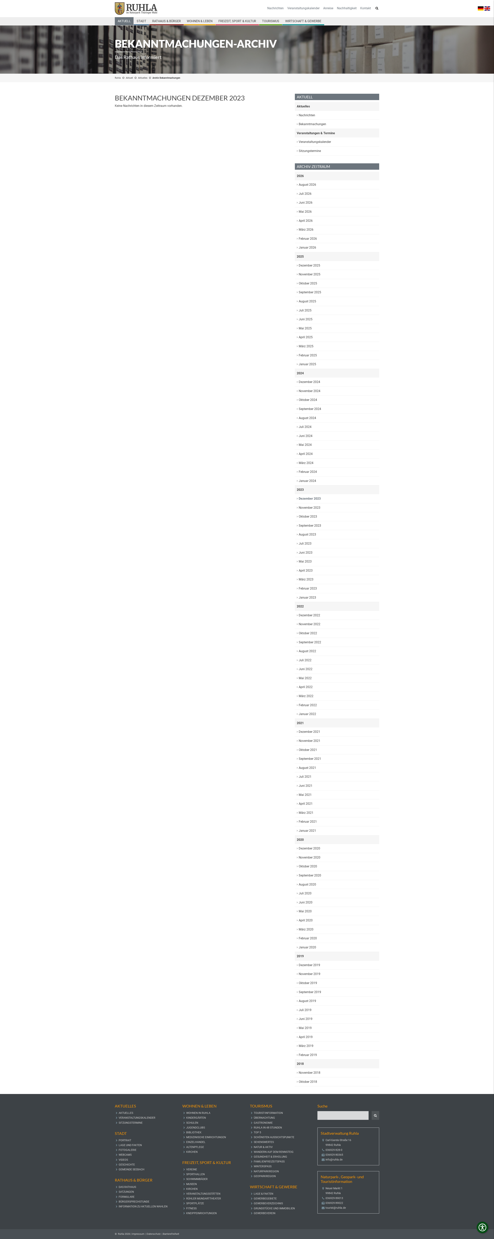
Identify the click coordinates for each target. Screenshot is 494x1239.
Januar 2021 (307, 830)
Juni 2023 (305, 552)
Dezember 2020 (309, 848)
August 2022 (307, 651)
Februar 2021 (308, 821)
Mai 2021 (305, 795)
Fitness (191, 1208)
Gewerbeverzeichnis (268, 1203)
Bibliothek (193, 1132)
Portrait (125, 1140)
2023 (300, 490)
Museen (191, 1184)
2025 (300, 256)
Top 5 (257, 1132)
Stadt (141, 21)
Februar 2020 (308, 938)
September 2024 (310, 409)
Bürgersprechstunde (134, 1201)
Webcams (125, 1154)
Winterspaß (263, 1166)
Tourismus (270, 21)
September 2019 (310, 992)
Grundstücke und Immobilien (274, 1208)
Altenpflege (195, 1147)
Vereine (191, 1169)
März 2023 (306, 579)
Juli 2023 (305, 543)
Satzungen (126, 1191)
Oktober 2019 (308, 983)
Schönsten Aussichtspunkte (274, 1137)
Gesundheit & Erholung (270, 1156)
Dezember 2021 (309, 732)
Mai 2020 (305, 911)
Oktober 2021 (308, 750)
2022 (300, 606)
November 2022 (309, 624)
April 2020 (306, 920)
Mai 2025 (305, 328)
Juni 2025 (305, 319)
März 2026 (306, 229)
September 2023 (310, 525)
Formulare (126, 1196)
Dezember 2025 (309, 265)
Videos (123, 1159)
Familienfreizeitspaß (269, 1161)
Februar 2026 (308, 238)
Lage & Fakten (263, 1193)
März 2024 (306, 463)
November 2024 (309, 391)
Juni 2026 (305, 202)
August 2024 (307, 418)
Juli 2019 (305, 1010)
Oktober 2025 (308, 283)
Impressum (138, 1233)
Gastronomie (263, 1122)
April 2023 (306, 570)
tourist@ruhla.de (336, 1207)
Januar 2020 (307, 947)
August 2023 (307, 534)
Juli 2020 (305, 893)
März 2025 (306, 346)
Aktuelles (142, 78)
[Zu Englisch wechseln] (487, 8)
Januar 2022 (307, 714)
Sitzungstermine (310, 151)
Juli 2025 (305, 310)
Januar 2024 (307, 481)
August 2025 (307, 301)
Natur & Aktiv (263, 1147)
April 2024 (306, 454)
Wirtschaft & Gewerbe (303, 21)
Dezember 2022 (309, 615)
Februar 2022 (308, 705)
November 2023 (309, 507)
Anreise (328, 8)
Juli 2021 (305, 776)
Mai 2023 (305, 561)
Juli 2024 (305, 427)
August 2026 (307, 184)
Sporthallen (195, 1174)
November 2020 (309, 857)
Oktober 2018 (308, 1082)
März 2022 (306, 696)
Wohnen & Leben (199, 21)
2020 (300, 840)
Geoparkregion (265, 1176)
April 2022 (306, 687)
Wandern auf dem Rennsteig (274, 1151)
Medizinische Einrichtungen (206, 1137)
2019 (300, 956)
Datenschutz (154, 1233)
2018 (300, 1064)
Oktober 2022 (308, 633)
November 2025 (309, 274)
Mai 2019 (305, 1028)
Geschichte (127, 1164)
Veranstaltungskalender (303, 8)
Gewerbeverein (264, 1213)
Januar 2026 (307, 247)
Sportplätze (195, 1203)
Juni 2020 (305, 902)
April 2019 (306, 1037)
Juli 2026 (305, 194)
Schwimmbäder (197, 1179)
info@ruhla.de (334, 1159)
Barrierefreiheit (171, 1233)
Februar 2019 (308, 1055)
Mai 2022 (305, 678)
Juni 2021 (305, 786)
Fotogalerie (127, 1149)
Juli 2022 (305, 660)
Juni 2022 (305, 669)
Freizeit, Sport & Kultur (237, 21)
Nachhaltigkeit (347, 8)
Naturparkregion (266, 1171)
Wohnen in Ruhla (198, 1112)
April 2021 (306, 803)
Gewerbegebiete (265, 1198)
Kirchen (192, 1151)
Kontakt (365, 8)
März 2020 (306, 929)
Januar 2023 (307, 597)
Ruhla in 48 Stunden (268, 1127)
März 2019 (306, 1046)
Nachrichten (275, 8)
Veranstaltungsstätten (203, 1193)
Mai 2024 (305, 445)
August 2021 (307, 768)
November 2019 (309, 974)
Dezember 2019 (309, 965)
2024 (300, 373)
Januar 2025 (307, 364)
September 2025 (310, 292)
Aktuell (124, 21)
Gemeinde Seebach (131, 1169)
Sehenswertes (264, 1142)
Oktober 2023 (308, 516)
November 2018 (309, 1073)
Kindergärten (196, 1117)
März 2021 (306, 813)
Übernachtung (264, 1117)
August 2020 (307, 884)
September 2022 (310, 642)
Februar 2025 (308, 355)
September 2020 (310, 875)
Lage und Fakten (130, 1145)
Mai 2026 (305, 211)
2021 (300, 723)
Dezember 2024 (309, 382)
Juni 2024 (305, 436)
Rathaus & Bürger (166, 21)
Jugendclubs (195, 1127)
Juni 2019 (305, 1019)
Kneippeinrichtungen (201, 1213)
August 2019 (307, 1001)
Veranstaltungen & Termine (316, 133)
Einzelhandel (196, 1142)
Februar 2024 (308, 472)
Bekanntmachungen (312, 124)
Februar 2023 (308, 588)
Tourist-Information (268, 1112)
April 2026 (306, 221)
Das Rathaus (127, 1186)
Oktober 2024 (308, 400)
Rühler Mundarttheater (203, 1198)
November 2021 (309, 741)
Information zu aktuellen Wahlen (143, 1206)
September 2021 (310, 759)
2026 (300, 176)
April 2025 (306, 337)
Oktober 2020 (308, 866)
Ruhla (118, 78)
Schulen (192, 1122)
